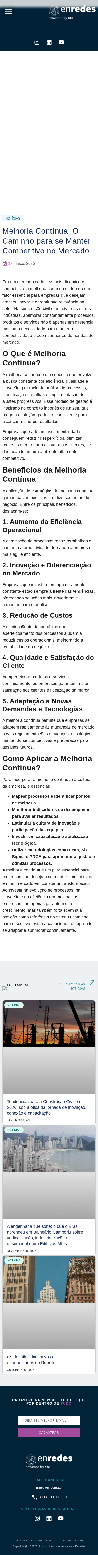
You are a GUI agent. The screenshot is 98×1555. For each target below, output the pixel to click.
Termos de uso (72, 1540)
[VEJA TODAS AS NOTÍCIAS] (92, 982)
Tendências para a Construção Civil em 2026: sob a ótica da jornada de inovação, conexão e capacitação (46, 1107)
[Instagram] (36, 42)
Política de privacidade (33, 1540)
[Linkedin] (49, 42)
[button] (8, 11)
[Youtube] (61, 42)
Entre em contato (49, 1487)
